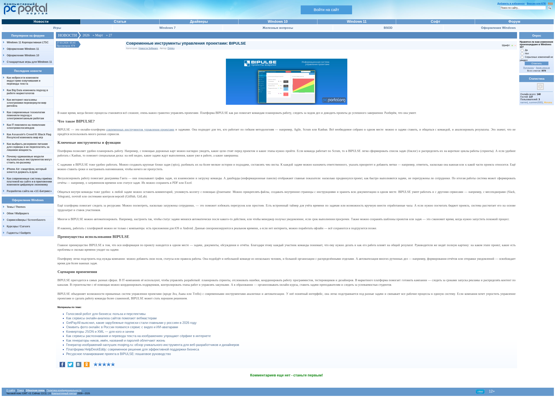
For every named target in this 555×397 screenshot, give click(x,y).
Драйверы (199, 21)
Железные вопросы (278, 27)
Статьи (120, 21)
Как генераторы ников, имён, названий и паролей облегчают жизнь (115, 340)
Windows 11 (357, 21)
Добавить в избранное (511, 3)
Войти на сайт (326, 10)
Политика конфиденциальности (64, 390)
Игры (57, 27)
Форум (514, 21)
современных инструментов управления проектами (140, 129)
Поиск (20, 390)
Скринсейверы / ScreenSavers (26, 219)
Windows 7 (167, 27)
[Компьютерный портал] (24, 14)
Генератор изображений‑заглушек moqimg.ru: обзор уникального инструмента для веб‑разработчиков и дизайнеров (152, 345)
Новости (41, 21)
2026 (86, 35)
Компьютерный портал (64, 393)
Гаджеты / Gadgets (19, 232)
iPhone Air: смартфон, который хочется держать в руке (26, 171)
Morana (548, 102)
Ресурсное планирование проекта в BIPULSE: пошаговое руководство (118, 354)
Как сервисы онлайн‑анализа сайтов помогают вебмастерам (111, 318)
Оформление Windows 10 (23, 55)
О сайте (10, 390)
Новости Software (148, 48)
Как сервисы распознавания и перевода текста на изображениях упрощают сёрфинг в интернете (138, 336)
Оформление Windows (498, 27)
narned (524, 102)
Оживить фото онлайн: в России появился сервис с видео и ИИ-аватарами (122, 327)
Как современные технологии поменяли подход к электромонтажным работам (26, 115)
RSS (550, 3)
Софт (435, 21)
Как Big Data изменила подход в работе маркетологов (27, 92)
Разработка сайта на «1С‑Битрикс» (29, 191)
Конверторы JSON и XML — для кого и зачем (100, 331)
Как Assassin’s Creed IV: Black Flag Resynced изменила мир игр (29, 136)
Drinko (171, 48)
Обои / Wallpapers (18, 213)
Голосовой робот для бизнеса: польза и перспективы (106, 314)
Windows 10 (278, 21)
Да (526, 50)
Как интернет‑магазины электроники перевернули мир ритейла (26, 102)
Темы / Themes (16, 206)
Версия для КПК (536, 3)
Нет (527, 53)
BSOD (388, 27)
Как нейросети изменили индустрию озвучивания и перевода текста (23, 80)
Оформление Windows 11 (23, 48)
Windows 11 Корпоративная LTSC (28, 42)
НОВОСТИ (67, 35)
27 (110, 35)
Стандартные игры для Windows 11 (29, 61)
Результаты (528, 68)
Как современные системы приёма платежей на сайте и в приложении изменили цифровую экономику (29, 181)
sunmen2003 (536, 102)
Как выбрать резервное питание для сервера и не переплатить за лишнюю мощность (28, 147)
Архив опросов (543, 68)
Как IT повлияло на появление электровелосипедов (26, 126)
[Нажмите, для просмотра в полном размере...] (286, 103)
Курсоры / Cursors (18, 226)
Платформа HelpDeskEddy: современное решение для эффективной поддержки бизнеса (132, 349)
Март (99, 35)
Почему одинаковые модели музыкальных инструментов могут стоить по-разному (29, 159)
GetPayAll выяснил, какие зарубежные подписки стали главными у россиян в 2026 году (131, 322)
